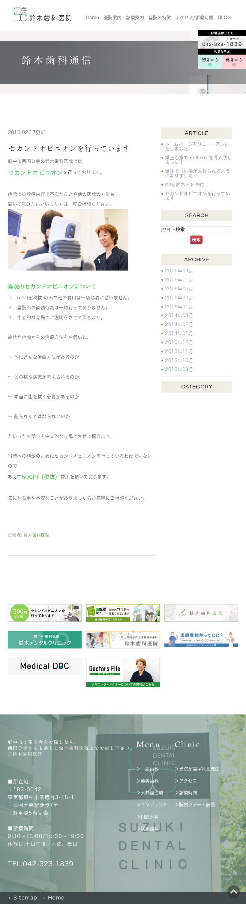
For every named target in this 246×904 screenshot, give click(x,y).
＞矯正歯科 (147, 828)
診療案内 (135, 17)
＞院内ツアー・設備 (195, 804)
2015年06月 (179, 288)
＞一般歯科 (147, 769)
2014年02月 (179, 324)
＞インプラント (152, 804)
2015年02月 (179, 297)
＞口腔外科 (147, 816)
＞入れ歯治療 (149, 792)
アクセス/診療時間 (194, 17)
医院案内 (113, 17)
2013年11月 (179, 351)
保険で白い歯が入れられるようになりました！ (197, 173)
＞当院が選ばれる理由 (197, 769)
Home (92, 17)
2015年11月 (179, 279)
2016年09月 (179, 270)
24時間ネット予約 (184, 184)
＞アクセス (186, 780)
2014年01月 (179, 333)
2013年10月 (179, 360)
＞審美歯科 (147, 780)
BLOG (224, 17)
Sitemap (23, 897)
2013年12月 (179, 342)
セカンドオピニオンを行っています (69, 148)
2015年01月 (179, 306)
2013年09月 (179, 369)
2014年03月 (179, 315)
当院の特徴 (159, 17)
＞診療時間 (186, 792)
